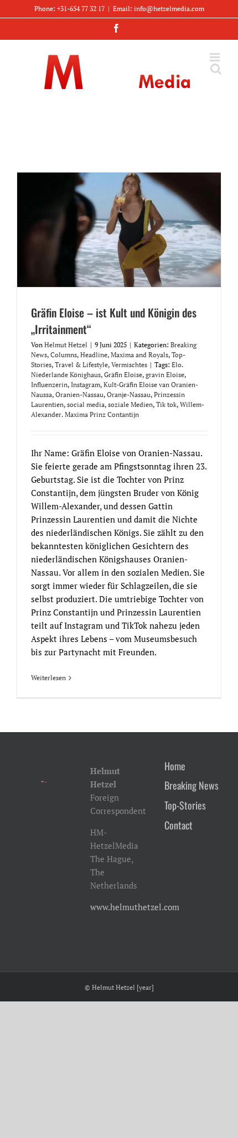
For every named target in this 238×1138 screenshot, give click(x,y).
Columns (63, 355)
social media (86, 404)
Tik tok (166, 404)
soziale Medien (130, 404)
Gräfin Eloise (123, 374)
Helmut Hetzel (65, 345)
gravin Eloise (165, 374)
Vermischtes (129, 365)
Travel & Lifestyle (81, 365)
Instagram (85, 384)
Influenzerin (49, 384)
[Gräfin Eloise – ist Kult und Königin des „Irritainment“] (119, 230)
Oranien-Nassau (79, 394)
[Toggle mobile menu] (215, 57)
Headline (93, 355)
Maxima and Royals (139, 355)
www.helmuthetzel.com (134, 906)
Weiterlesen (48, 678)
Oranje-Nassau (129, 394)
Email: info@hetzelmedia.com (158, 8)
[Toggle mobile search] (215, 69)
